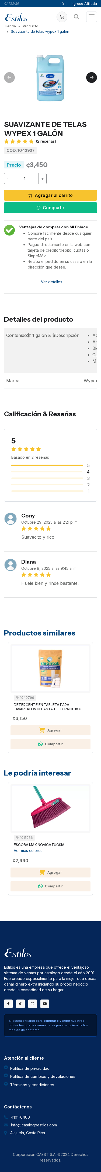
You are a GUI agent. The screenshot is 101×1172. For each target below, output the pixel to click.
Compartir (54, 207)
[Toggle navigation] (91, 17)
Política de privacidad (30, 1068)
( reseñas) (46, 141)
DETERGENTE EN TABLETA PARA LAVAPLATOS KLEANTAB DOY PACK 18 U (47, 707)
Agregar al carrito (54, 195)
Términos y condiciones (32, 1084)
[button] (62, 17)
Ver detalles (51, 282)
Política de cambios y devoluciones (42, 1076)
